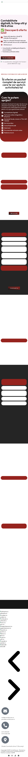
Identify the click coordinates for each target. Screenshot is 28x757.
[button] (14, 661)
